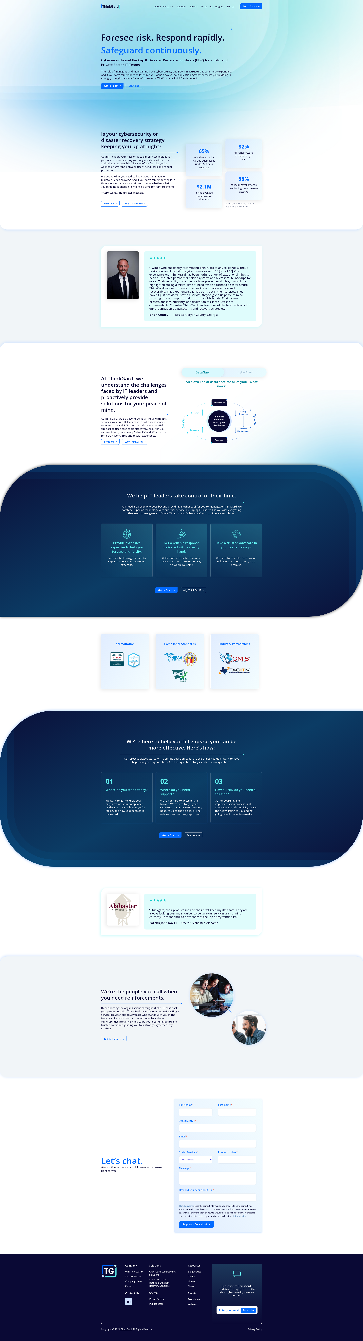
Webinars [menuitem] (193, 1304)
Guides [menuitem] (191, 1276)
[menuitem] (162, 1274)
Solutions (134, 85)
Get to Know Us (112, 1039)
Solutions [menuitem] (182, 6)
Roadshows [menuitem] (194, 1299)
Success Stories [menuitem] (133, 1276)
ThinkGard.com (186, 1206)
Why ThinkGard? (134, 203)
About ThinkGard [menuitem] (163, 6)
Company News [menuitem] (133, 1281)
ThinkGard (126, 1329)
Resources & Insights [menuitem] (212, 6)
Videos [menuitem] (191, 1281)
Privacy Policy (239, 1216)
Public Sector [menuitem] (156, 1303)
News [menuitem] (191, 1286)
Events (192, 1293)
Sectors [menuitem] (194, 6)
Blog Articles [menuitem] (194, 1271)
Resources (194, 1265)
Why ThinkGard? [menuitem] (134, 1271)
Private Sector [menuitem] (156, 1299)
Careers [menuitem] (129, 1286)
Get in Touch (250, 6)
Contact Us (132, 1293)
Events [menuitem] (230, 6)
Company (131, 1265)
